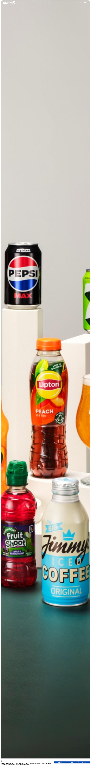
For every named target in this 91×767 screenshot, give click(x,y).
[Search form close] (81, 3)
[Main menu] (85, 2)
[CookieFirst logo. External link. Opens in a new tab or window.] (1, 760)
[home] (9, 2)
